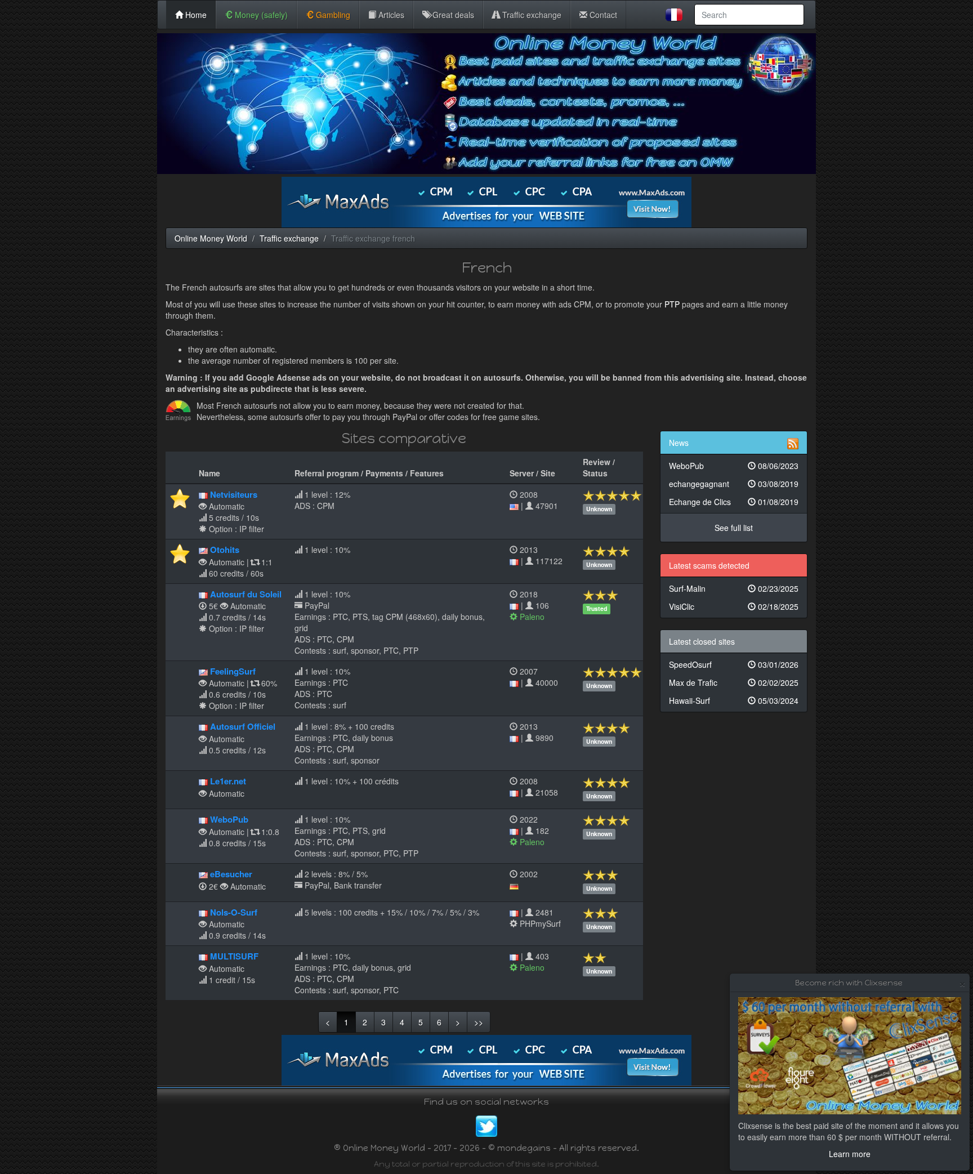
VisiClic (734, 606)
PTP (672, 304)
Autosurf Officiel (242, 726)
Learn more (850, 1153)
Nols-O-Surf (233, 912)
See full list (734, 527)
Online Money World (211, 238)
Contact (602, 14)
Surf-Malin (734, 588)
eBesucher (231, 874)
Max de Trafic (734, 682)
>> (478, 1022)
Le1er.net (228, 781)
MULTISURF (234, 956)
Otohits (224, 549)
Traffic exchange (530, 14)
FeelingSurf (233, 671)
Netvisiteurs (233, 494)
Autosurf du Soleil (246, 594)
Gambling (332, 14)
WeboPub (229, 819)
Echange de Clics (734, 501)
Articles (390, 14)
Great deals (452, 14)
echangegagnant (734, 483)
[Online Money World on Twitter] (486, 1125)
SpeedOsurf (734, 664)
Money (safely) (260, 14)
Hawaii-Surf (734, 700)
